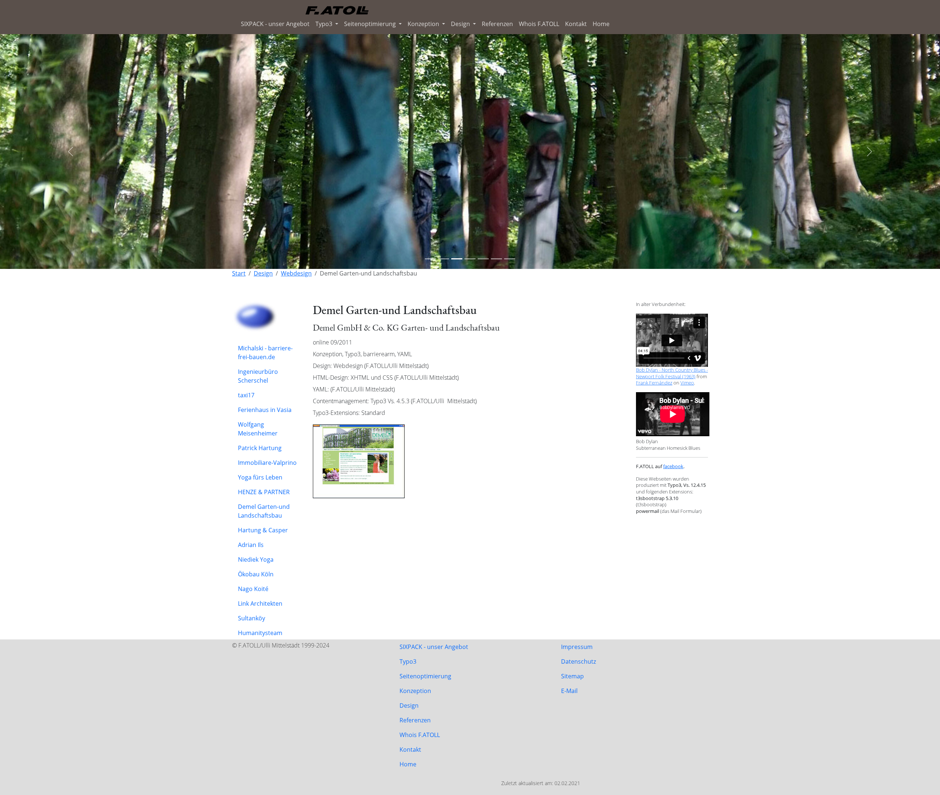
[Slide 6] (496, 259)
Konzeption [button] (424, 24)
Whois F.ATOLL (539, 24)
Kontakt (576, 24)
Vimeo (687, 382)
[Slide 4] (470, 259)
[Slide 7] (509, 259)
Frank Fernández (654, 382)
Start (239, 273)
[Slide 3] (456, 259)
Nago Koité (253, 589)
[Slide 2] (443, 259)
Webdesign (296, 273)
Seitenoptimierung (425, 676)
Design (263, 273)
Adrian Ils (251, 545)
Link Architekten (260, 603)
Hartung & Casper (263, 530)
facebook (673, 466)
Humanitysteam (260, 633)
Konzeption (415, 691)
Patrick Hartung (260, 448)
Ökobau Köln (256, 574)
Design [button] (461, 24)
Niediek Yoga (256, 559)
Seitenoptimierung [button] (370, 24)
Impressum (577, 647)
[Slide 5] (483, 259)
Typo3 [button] (324, 24)
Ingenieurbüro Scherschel (258, 376)
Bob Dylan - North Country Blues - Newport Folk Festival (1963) (672, 373)
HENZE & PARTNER (264, 492)
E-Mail (569, 691)
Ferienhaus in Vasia (265, 410)
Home (601, 24)
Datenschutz (578, 661)
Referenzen (497, 24)
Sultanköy (251, 618)
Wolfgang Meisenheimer (258, 428)
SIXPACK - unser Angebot (275, 24)
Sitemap (572, 676)
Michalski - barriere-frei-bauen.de (265, 352)
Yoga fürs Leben (260, 477)
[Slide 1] (430, 259)
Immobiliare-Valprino (267, 463)
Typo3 (408, 661)
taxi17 (246, 395)
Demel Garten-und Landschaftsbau (264, 511)
